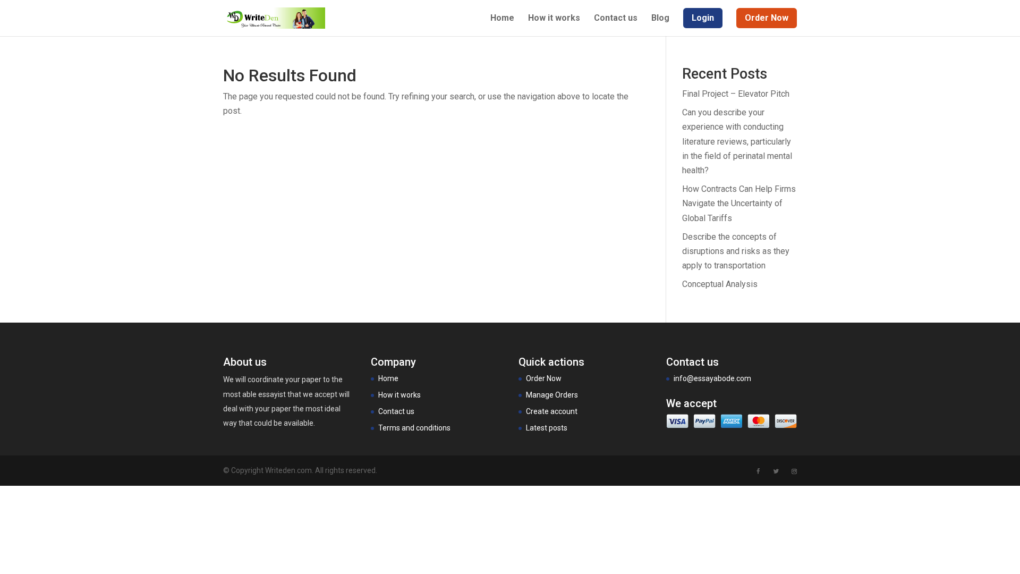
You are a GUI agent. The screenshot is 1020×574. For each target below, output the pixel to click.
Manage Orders (552, 395)
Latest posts (546, 428)
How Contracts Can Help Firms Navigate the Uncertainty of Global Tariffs (739, 203)
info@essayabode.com (712, 378)
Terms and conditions (414, 428)
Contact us (616, 18)
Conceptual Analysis (720, 284)
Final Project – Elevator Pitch (735, 94)
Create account (551, 411)
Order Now (544, 378)
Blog (660, 18)
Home (502, 18)
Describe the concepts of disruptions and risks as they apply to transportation (735, 251)
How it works (554, 18)
